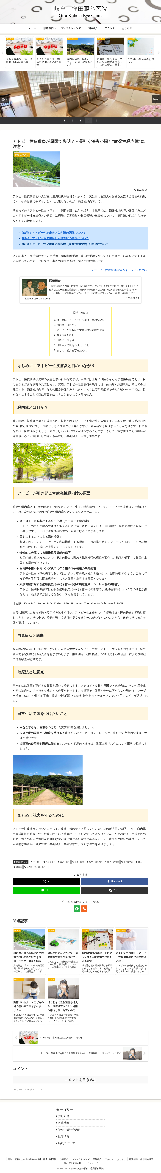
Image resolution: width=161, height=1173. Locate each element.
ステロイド (50, 862)
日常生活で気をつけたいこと (73, 345)
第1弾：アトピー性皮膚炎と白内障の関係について (54, 232)
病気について (22, 862)
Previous (2, 52)
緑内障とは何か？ (67, 324)
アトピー (37, 862)
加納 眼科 (65, 862)
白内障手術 (128, 862)
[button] (114, 890)
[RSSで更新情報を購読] (84, 908)
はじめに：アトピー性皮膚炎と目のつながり (82, 319)
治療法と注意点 (65, 340)
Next (158, 52)
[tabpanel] (19, 52)
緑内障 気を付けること (37, 867)
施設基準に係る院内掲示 (141, 1159)
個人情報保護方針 (72, 1163)
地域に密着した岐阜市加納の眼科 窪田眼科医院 (32, 1159)
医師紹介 (97, 1159)
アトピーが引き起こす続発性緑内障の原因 (80, 330)
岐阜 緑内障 (113, 862)
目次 (76, 312)
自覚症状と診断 (65, 335)
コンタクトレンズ (80, 1159)
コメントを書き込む (80, 1080)
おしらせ (121, 1159)
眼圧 (140, 862)
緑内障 (19, 867)
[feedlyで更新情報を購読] (77, 908)
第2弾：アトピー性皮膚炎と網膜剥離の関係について (55, 238)
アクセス (109, 1159)
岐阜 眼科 (79, 862)
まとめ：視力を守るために (72, 350)
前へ (4, 99)
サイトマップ (91, 1163)
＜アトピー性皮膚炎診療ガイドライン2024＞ (119, 270)
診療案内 (64, 1159)
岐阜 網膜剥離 (95, 862)
